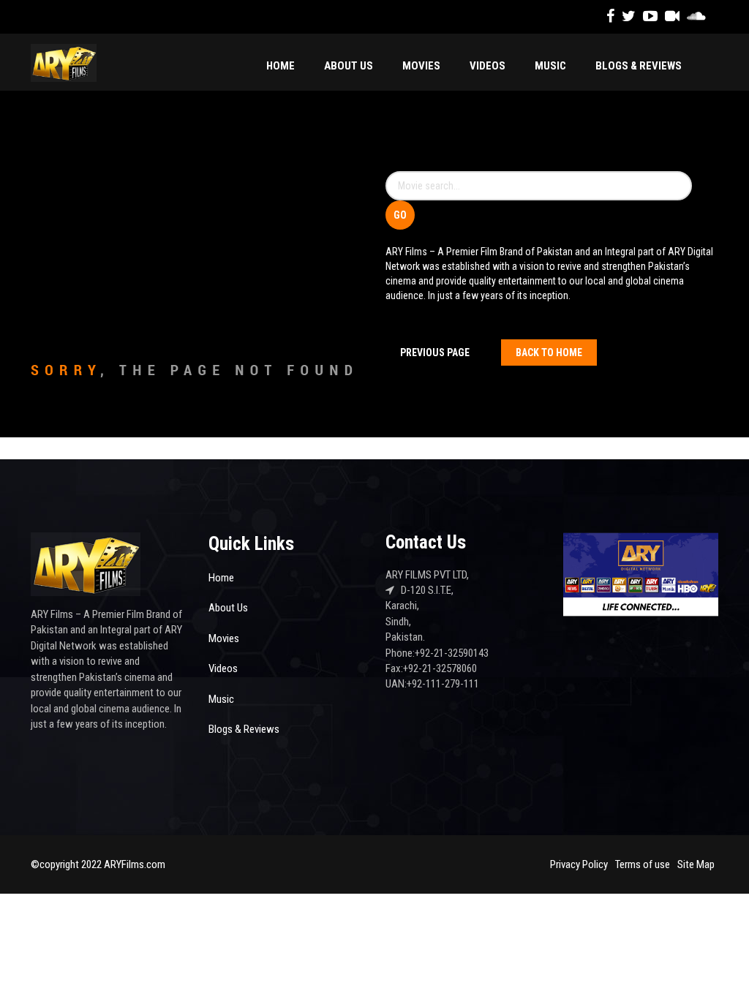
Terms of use (642, 864)
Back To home (549, 352)
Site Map (696, 864)
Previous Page (435, 352)
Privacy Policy (579, 864)
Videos (487, 65)
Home (280, 65)
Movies (421, 65)
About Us (348, 65)
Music (550, 65)
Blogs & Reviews (638, 65)
